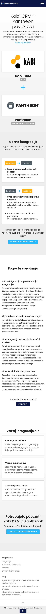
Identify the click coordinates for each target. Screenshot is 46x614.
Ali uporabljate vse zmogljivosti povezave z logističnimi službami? (20, 593)
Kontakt (22, 404)
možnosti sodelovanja (11, 564)
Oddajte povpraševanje (23, 241)
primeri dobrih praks (11, 571)
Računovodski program (23, 124)
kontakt (5, 567)
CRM (23, 80)
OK (23, 611)
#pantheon (26, 42)
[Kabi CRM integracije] (23, 61)
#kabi (17, 42)
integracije (6, 561)
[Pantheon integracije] (23, 105)
